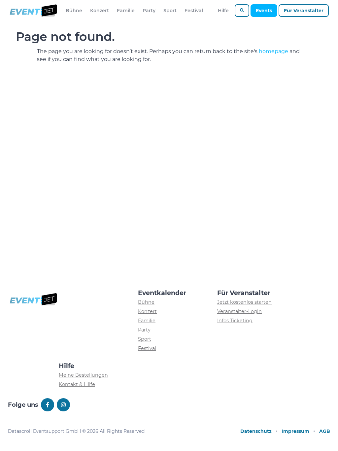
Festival (194, 11)
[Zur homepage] (33, 10)
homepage (273, 51)
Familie (126, 11)
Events (264, 11)
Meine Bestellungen (83, 375)
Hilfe (223, 11)
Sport (170, 11)
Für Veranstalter (303, 11)
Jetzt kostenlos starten (244, 302)
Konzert (99, 11)
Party (149, 11)
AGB (324, 431)
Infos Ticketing (235, 321)
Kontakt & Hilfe (77, 384)
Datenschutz (256, 431)
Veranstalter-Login (239, 311)
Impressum (295, 431)
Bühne (74, 11)
